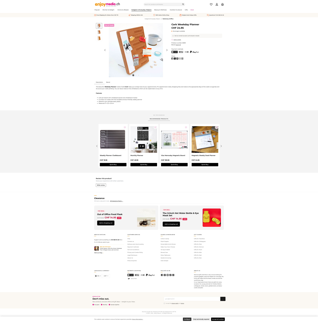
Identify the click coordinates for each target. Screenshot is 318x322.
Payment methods (133, 247)
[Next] (167, 50)
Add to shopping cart (105, 223)
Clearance (99, 198)
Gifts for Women (199, 247)
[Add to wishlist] (124, 127)
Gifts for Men (198, 258)
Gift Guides (198, 234)
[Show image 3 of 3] (138, 75)
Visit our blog (98, 252)
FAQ (128, 238)
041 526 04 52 (115, 240)
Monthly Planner (136, 155)
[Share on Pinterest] (177, 58)
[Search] (183, 4)
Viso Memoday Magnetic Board (173, 155)
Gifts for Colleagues (200, 241)
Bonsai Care (164, 252)
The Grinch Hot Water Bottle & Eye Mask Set (181, 214)
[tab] (99, 82)
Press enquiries (132, 260)
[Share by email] (182, 58)
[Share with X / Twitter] (175, 58)
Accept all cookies (218, 319)
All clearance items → (116, 201)
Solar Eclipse (164, 260)
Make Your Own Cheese (168, 247)
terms (182, 303)
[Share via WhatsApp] (180, 58)
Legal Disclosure (132, 255)
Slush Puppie (165, 241)
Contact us (130, 241)
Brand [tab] (108, 82)
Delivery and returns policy (135, 244)
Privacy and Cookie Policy (135, 252)
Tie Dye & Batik (165, 249)
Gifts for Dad (198, 255)
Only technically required (201, 319)
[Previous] (105, 50)
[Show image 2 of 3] (136, 75)
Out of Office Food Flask (109, 214)
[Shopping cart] (222, 4)
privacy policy (175, 303)
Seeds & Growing (166, 258)
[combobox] (162, 4)
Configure (187, 319)
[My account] (216, 4)
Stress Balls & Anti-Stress (168, 244)
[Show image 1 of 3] (133, 75)
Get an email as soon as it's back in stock (186, 35)
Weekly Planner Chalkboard (110, 155)
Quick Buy (113, 164)
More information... (137, 319)
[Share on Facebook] (172, 58)
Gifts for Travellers (199, 238)
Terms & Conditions (133, 249)
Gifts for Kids (198, 252)
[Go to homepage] (107, 4)
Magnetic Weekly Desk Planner (203, 155)
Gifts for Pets (198, 244)
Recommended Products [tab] (159, 119)
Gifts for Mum (198, 249)
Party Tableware (165, 255)
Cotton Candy (165, 238)
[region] (132, 50)
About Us (130, 258)
